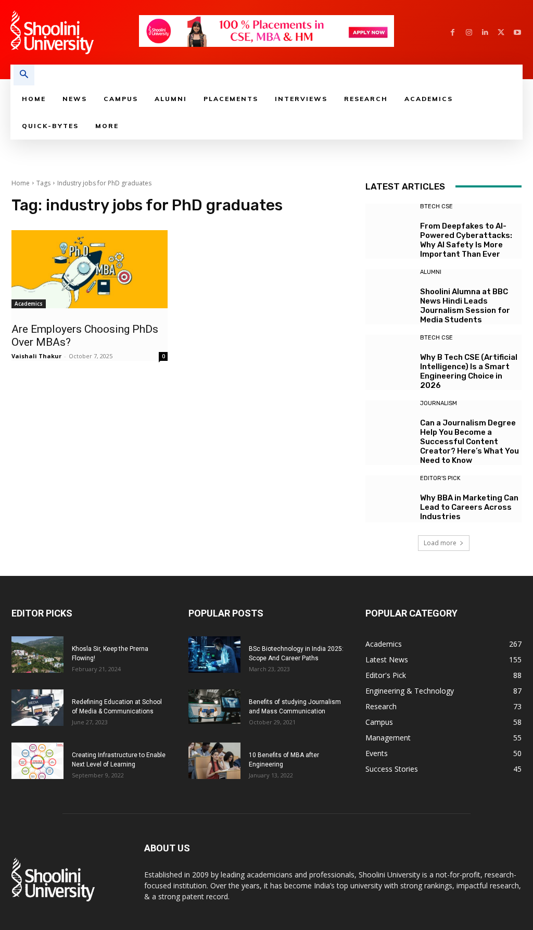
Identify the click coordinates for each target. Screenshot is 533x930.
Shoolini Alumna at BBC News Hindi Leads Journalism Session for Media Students (465, 305)
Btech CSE (436, 206)
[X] (501, 32)
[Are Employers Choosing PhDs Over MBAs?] (89, 269)
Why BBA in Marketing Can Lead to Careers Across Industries (469, 507)
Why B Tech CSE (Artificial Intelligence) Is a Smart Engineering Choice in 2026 (468, 371)
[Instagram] (468, 32)
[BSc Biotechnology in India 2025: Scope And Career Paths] (214, 654)
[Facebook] (452, 32)
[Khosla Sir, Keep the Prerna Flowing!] (37, 654)
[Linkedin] (484, 32)
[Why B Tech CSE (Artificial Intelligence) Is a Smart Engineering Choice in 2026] (388, 358)
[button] (24, 75)
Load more (440, 542)
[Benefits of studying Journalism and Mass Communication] (214, 706)
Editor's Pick (440, 478)
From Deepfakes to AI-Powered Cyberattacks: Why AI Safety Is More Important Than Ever (466, 240)
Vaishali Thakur (36, 356)
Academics (29, 303)
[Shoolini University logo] (74, 32)
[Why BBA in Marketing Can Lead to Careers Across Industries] (388, 498)
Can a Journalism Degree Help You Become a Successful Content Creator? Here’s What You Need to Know (469, 441)
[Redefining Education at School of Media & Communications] (37, 707)
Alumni (430, 272)
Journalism (438, 403)
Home (20, 183)
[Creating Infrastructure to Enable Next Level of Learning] (37, 761)
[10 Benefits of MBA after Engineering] (214, 761)
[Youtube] (517, 32)
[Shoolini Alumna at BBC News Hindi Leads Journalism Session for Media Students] (388, 292)
